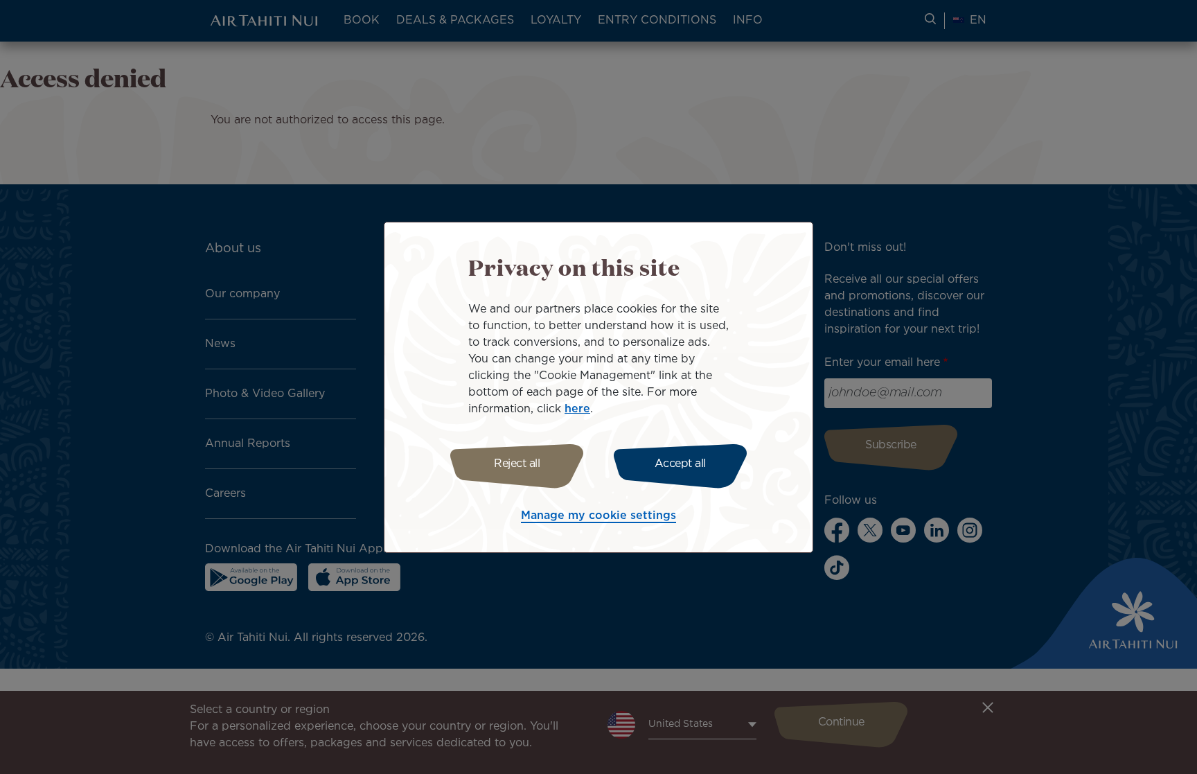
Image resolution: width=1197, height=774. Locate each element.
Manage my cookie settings (598, 516)
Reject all (517, 464)
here (577, 409)
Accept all (680, 464)
